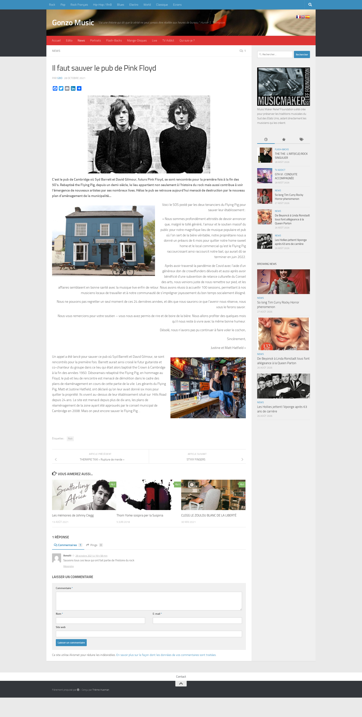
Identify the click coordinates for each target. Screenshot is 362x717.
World (147, 4)
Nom (59, 613)
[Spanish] (307, 16)
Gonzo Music (73, 22)
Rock (52, 4)
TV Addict (168, 40)
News (81, 40)
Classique (162, 4)
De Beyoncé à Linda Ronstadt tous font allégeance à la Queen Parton (292, 219)
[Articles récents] (266, 140)
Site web (61, 627)
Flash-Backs (114, 40)
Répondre (68, 566)
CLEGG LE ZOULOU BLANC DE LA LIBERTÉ (208, 515)
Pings (96, 545)
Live (154, 40)
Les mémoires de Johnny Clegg (73, 515)
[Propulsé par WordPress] (78, 690)
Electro (133, 4)
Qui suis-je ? (187, 40)
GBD (59, 78)
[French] (298, 16)
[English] (303, 16)
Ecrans (177, 4)
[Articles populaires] (283, 140)
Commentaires (69, 545)
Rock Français (79, 4)
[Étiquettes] (301, 140)
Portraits (95, 40)
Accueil (56, 40)
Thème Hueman (100, 689)
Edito (69, 40)
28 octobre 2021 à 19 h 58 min (91, 555)
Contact (181, 676)
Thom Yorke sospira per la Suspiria (140, 515)
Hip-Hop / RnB (102, 4)
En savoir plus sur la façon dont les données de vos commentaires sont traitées (166, 655)
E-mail (157, 613)
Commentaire (64, 588)
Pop (63, 4)
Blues (120, 4)
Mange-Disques (137, 40)
